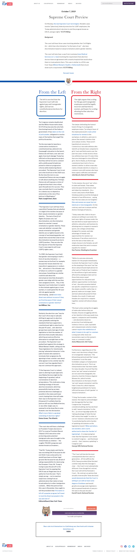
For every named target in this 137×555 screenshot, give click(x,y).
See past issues (68, 73)
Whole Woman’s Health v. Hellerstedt (66, 65)
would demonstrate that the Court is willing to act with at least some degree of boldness (85, 480)
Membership (61, 3)
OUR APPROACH (48, 3)
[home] (7, 4)
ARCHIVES (78, 3)
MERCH (70, 3)
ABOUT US (37, 3)
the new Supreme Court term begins (66, 24)
